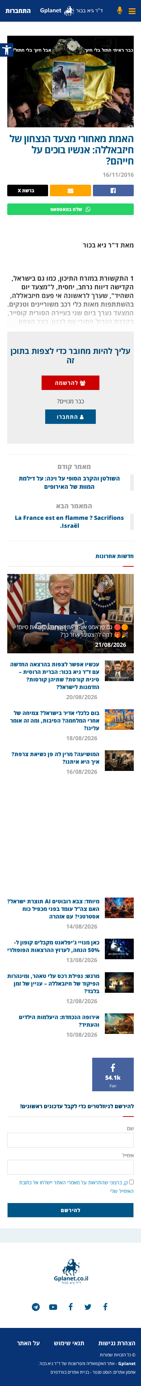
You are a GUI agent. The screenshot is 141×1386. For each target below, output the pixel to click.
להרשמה (67, 382)
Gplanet (127, 1363)
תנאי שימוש (69, 1343)
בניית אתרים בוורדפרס (70, 1372)
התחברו (68, 416)
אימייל (128, 1155)
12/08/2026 (82, 1001)
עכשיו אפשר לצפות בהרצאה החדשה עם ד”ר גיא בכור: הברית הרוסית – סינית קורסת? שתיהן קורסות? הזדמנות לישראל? (54, 675)
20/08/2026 (82, 697)
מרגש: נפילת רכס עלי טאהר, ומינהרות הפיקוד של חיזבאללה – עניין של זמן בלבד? (53, 983)
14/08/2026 (82, 926)
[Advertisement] (70, 840)
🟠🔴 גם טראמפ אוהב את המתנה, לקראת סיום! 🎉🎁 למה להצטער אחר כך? (72, 631)
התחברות (18, 10)
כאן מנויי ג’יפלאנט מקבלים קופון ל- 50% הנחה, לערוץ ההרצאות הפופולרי (53, 946)
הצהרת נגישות (117, 1343)
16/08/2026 (82, 772)
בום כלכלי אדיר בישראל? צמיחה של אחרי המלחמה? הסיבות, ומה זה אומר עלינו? (54, 720)
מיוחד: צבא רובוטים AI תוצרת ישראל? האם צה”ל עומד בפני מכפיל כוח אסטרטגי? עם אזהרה (53, 909)
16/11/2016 (118, 175)
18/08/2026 (82, 738)
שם (130, 1128)
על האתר (28, 1343)
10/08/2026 (82, 1035)
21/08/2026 (111, 645)
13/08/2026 (82, 960)
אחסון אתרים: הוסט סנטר (114, 1372)
